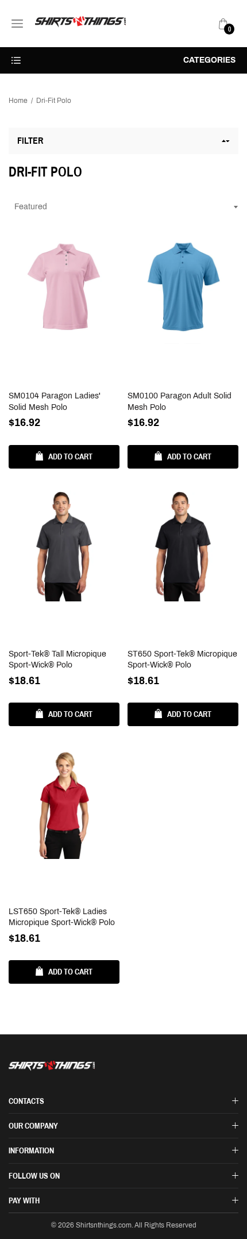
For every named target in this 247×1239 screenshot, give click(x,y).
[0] (223, 23)
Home (18, 101)
